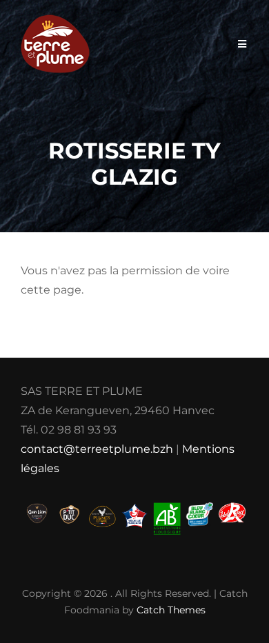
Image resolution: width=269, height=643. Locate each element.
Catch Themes (171, 610)
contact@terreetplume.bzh (97, 449)
